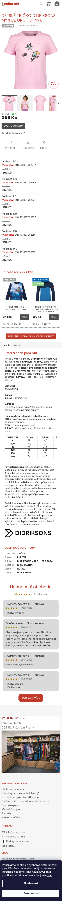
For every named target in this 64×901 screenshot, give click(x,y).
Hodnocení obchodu (31, 587)
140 (45, 324)
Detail (25, 317)
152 (49, 324)
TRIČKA (21, 553)
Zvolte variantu (13, 125)
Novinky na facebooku (18, 841)
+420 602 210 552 (15, 836)
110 (19, 324)
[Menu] (57, 4)
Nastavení (31, 883)
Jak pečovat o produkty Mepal (18, 858)
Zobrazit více (31, 698)
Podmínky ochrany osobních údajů (20, 793)
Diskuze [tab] (16, 345)
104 (15, 324)
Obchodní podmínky (13, 789)
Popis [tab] (7, 345)
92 (8, 324)
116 (37, 324)
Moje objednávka (11, 817)
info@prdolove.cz (15, 832)
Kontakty (6, 813)
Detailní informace (12, 133)
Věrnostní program (12, 809)
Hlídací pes (28, 148)
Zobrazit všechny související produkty (31, 336)
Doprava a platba (11, 805)
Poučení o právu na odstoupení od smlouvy (25, 801)
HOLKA (21, 568)
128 (41, 324)
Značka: (28, 25)
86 (4, 324)
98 (11, 324)
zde (49, 875)
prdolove (11, 845)
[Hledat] (41, 4)
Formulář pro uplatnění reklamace (20, 797)
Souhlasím (31, 893)
